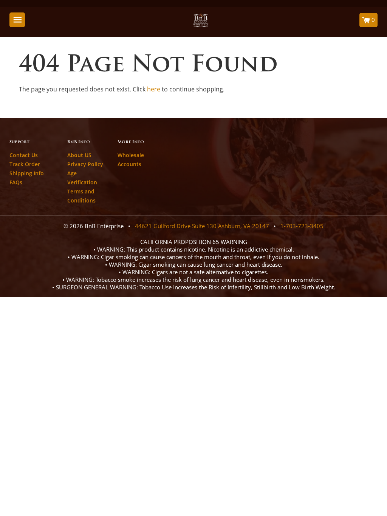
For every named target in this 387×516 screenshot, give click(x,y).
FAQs (15, 182)
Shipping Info (26, 173)
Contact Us (23, 155)
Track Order (24, 164)
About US (79, 155)
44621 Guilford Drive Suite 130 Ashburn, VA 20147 (202, 226)
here (153, 89)
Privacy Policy (85, 164)
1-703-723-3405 (302, 226)
